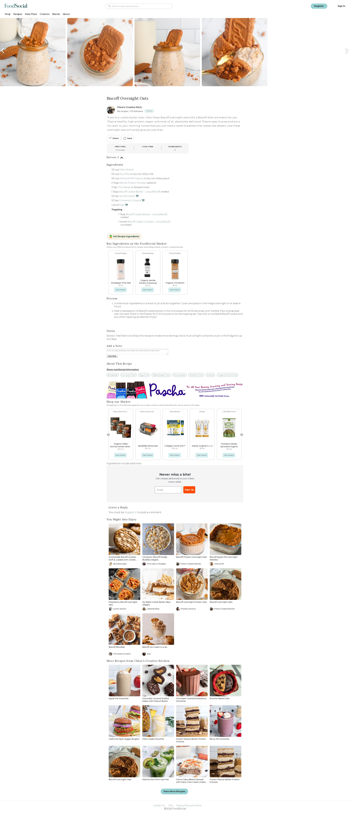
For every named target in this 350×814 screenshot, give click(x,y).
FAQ (170, 805)
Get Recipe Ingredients (126, 236)
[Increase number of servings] (121, 159)
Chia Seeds (123, 187)
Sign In (341, 6)
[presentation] (3, 51)
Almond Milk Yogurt (131, 178)
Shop (8, 14)
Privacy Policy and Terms (189, 805)
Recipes (17, 14)
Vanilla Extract (127, 196)
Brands (56, 14)
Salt (122, 205)
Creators (44, 14)
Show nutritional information (123, 369)
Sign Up (189, 489)
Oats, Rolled (126, 169)
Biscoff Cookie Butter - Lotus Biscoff (139, 191)
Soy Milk (124, 174)
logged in (131, 512)
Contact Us (159, 805)
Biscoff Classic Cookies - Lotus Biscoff (148, 221)
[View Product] (136, 196)
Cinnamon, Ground (130, 200)
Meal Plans (31, 14)
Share (116, 138)
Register (319, 6)
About (66, 14)
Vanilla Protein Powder (132, 183)
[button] (241, 434)
